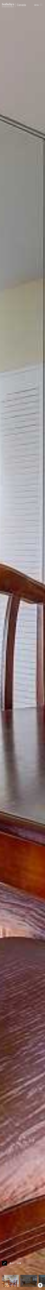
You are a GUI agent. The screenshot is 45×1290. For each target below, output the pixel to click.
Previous (11, 1263)
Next (19, 1263)
